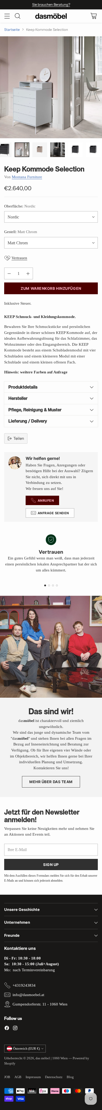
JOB (7, 1077)
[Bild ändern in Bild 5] (75, 149)
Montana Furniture (27, 177)
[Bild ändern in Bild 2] (22, 149)
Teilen (18, 438)
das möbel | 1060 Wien (52, 1058)
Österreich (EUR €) (26, 1048)
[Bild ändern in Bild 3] (39, 149)
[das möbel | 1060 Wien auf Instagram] (15, 1029)
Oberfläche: (20, 206)
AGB (17, 1077)
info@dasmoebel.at (28, 995)
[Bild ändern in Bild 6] (93, 149)
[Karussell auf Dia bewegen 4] (57, 585)
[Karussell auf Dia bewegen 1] (45, 585)
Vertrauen (19, 258)
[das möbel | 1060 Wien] (51, 16)
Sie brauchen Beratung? (51, 4)
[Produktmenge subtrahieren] (9, 273)
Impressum (33, 1077)
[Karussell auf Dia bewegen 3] (53, 585)
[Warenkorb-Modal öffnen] (93, 16)
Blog (70, 1077)
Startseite (12, 29)
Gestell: (20, 232)
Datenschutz (54, 1077)
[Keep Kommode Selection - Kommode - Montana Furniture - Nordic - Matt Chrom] (51, 87)
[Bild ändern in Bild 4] (57, 149)
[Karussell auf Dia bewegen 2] (49, 585)
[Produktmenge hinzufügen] (28, 273)
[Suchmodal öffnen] (17, 16)
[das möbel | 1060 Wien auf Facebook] (7, 1029)
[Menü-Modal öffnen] (7, 16)
